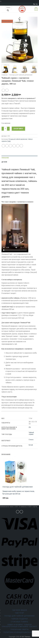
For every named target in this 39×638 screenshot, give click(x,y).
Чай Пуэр (19, 613)
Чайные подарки (19, 619)
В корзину (18, 129)
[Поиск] (7, 11)
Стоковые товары (19, 622)
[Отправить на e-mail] (21, 511)
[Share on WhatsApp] (3, 145)
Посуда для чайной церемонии (20, 75)
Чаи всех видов (19, 610)
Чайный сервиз (31, 433)
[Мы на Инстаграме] (17, 511)
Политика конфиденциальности (20, 632)
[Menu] (3, 9)
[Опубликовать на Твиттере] (10, 145)
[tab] (20, 158)
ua (37, 4)
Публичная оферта (19, 629)
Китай (31, 445)
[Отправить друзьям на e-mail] (14, 145)
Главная (4, 75)
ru (34, 4)
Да (30, 427)
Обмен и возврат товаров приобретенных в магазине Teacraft (19, 626)
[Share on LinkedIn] (21, 145)
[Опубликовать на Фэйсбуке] (7, 145)
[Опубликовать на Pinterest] (17, 145)
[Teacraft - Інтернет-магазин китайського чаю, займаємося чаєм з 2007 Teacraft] (22, 9)
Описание (5, 157)
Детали (4, 162)
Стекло (31, 440)
